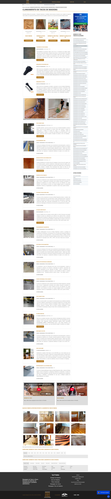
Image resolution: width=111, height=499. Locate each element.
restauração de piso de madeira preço (79, 146)
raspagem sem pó (76, 131)
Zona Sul (42, 463)
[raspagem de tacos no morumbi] (62, 428)
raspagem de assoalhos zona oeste (80, 81)
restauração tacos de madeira (79, 159)
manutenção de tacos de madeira (79, 57)
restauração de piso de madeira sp (80, 148)
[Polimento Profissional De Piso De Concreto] (28, 289)
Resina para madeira (77, 180)
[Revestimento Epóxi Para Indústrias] (28, 254)
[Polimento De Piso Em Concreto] (28, 185)
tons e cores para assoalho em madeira (79, 165)
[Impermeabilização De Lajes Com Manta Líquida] (28, 375)
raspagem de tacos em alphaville (79, 100)
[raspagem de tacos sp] (30, 428)
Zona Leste (47, 463)
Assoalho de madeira (77, 182)
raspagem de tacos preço (78, 111)
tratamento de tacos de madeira (79, 168)
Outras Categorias (77, 173)
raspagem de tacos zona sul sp (79, 121)
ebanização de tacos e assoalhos (79, 49)
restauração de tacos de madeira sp (80, 156)
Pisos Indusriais (55, 482)
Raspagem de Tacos (55, 484)
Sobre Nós (72, 2)
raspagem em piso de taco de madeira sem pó (80, 127)
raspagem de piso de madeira (79, 86)
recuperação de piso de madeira (79, 136)
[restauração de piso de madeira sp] (62, 416)
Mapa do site (77, 484)
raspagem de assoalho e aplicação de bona (48, 7)
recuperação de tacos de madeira (80, 139)
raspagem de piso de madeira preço (80, 88)
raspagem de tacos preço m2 (79, 113)
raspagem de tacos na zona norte (80, 103)
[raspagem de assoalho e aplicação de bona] (30, 440)
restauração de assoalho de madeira (79, 144)
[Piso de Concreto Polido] (28, 306)
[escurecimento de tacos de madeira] (46, 428)
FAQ (78, 480)
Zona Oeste (37, 463)
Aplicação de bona (77, 175)
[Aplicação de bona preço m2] (28, 219)
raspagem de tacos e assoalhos (79, 94)
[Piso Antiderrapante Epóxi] (28, 150)
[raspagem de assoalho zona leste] (30, 416)
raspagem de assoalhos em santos (61, 7)
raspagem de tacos (77, 93)
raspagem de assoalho (77, 65)
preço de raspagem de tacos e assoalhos (79, 59)
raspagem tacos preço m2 (78, 134)
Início (41, 2)
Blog (85, 2)
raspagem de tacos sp (77, 118)
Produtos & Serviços (56, 2)
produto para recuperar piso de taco (79, 63)
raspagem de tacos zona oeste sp (79, 119)
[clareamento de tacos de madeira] (34, 108)
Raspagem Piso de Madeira (55, 486)
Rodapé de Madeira (55, 477)
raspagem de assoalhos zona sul (79, 83)
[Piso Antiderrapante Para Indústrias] (28, 237)
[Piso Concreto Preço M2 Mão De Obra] (28, 202)
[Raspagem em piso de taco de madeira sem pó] (28, 167)
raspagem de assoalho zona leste (80, 75)
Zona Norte (32, 463)
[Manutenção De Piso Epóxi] (28, 341)
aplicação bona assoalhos (78, 40)
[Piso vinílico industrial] (28, 323)
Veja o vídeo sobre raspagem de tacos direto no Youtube (35, 400)
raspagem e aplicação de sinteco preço (79, 125)
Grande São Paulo (54, 463)
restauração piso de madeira (79, 158)
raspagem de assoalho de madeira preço (80, 69)
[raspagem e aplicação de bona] (46, 416)
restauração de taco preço (78, 151)
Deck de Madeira (55, 479)
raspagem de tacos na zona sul (79, 105)
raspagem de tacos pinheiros (79, 110)
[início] (27, 2)
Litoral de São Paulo (62, 463)
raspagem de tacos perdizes (78, 108)
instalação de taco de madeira (79, 55)
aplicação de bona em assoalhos (79, 41)
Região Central (26, 463)
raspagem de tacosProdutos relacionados (78, 35)
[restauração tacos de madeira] (62, 440)
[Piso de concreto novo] (28, 133)
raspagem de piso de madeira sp (79, 89)
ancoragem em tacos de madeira (79, 38)
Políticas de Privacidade (78, 482)
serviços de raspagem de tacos (79, 161)
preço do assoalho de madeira (79, 61)
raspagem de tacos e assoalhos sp (80, 98)
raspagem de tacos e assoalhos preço (79, 97)
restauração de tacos (77, 153)
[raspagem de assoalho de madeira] (46, 440)
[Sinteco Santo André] (28, 358)
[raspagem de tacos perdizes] (78, 416)
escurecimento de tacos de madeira (80, 52)
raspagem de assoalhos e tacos (79, 78)
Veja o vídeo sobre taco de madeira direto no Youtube (67, 400)
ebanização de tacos (77, 47)
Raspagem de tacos (77, 179)
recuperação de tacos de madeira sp (80, 141)
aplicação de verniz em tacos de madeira (79, 44)
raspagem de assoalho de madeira (80, 67)
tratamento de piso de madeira (79, 167)
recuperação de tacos (77, 137)
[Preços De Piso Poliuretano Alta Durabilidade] (28, 271)
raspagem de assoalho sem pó (35, 7)
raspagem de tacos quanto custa (79, 116)
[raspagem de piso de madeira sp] (78, 428)
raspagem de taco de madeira (79, 91)
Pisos (74, 177)
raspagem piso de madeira (78, 129)
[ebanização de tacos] (78, 440)
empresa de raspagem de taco (79, 50)
